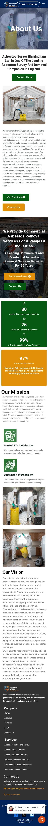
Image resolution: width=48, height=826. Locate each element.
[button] (43, 4)
